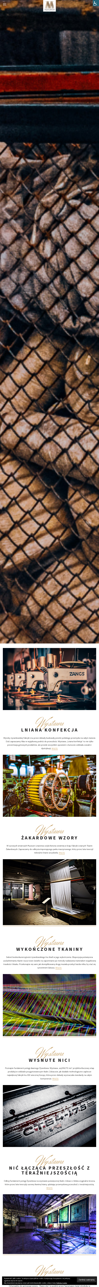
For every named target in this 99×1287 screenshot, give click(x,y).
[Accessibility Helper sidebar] (96, 3)
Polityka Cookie (61, 1283)
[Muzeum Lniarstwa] (49, 6)
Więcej (55, 748)
